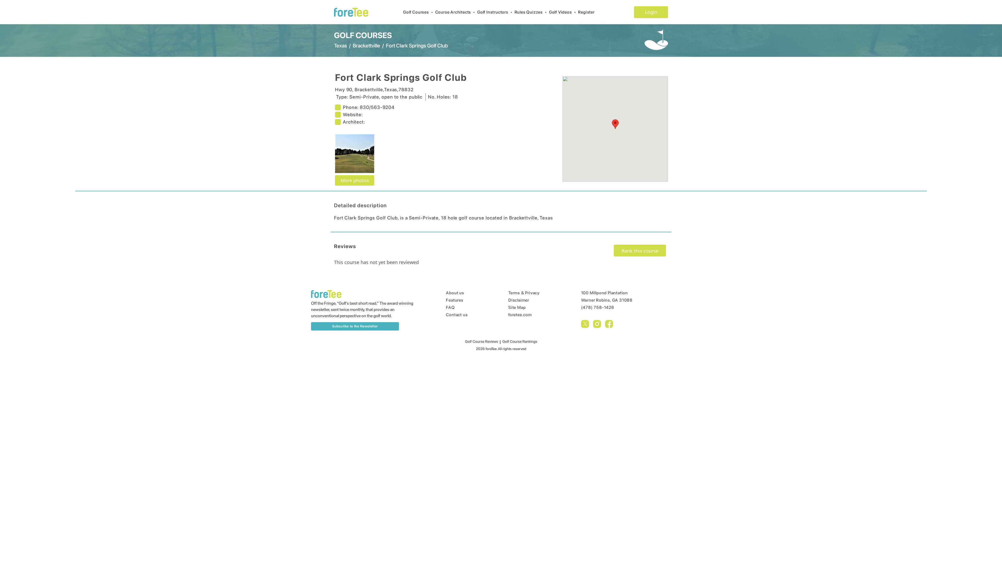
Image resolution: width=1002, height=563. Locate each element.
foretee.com (520, 314)
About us (455, 292)
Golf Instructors (494, 12)
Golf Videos (562, 12)
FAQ (450, 307)
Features (454, 300)
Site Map (517, 307)
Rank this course (640, 251)
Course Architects (455, 12)
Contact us (457, 314)
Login (651, 12)
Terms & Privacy (524, 292)
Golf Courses (418, 12)
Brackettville (366, 45)
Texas (340, 45)
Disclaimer (518, 300)
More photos (355, 180)
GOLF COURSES (363, 35)
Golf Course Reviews (481, 341)
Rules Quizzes (531, 12)
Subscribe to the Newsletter (355, 326)
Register (586, 12)
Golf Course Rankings (519, 341)
